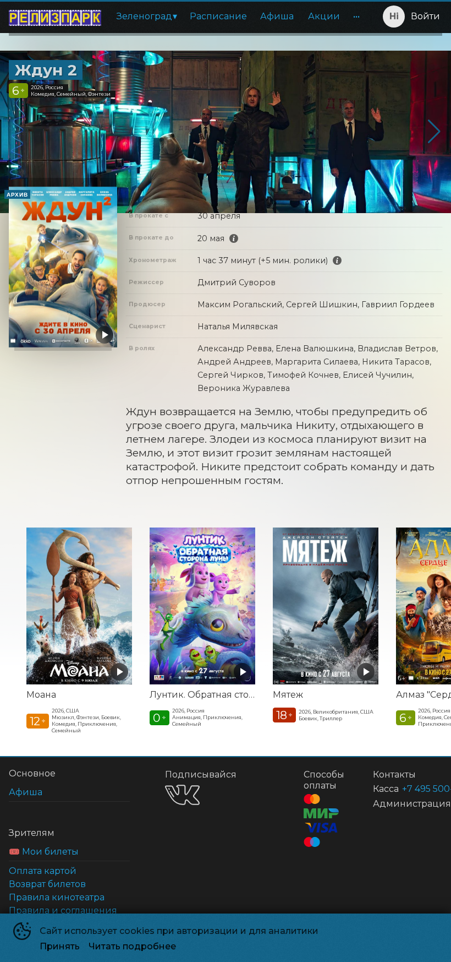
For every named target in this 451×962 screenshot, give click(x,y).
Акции (324, 16)
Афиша (277, 16)
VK (182, 795)
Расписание (218, 16)
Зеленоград (144, 16)
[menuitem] (146, 16)
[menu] (238, 16)
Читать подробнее (132, 946)
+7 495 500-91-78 (409, 789)
